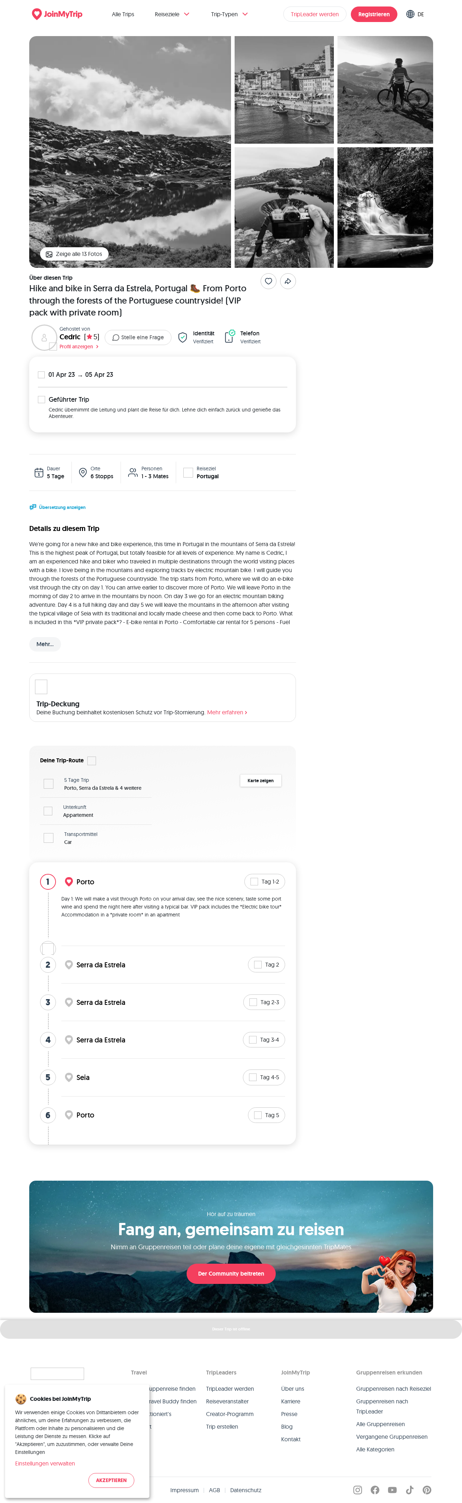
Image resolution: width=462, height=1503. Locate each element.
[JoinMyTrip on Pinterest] (427, 1490)
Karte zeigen (261, 780)
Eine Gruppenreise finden (163, 1388)
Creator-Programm (230, 1413)
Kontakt (291, 1439)
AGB (214, 1490)
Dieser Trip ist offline (231, 1329)
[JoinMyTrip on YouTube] (392, 1490)
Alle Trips (123, 14)
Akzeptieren (111, 1480)
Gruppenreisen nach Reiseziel (393, 1388)
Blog (287, 1426)
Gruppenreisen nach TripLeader (382, 1406)
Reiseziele (167, 14)
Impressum (184, 1490)
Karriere (290, 1401)
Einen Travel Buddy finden (164, 1401)
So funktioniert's (151, 1413)
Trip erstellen (222, 1426)
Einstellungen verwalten (45, 1463)
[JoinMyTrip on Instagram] (357, 1490)
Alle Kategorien (375, 1449)
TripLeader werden (315, 14)
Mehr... (45, 644)
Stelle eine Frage (142, 337)
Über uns (292, 1388)
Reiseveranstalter (227, 1401)
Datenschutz (245, 1490)
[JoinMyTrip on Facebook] (375, 1490)
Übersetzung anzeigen (62, 507)
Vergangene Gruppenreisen (392, 1436)
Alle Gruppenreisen (380, 1424)
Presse (289, 1413)
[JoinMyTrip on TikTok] (409, 1490)
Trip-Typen (224, 14)
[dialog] (77, 1441)
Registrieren (374, 14)
